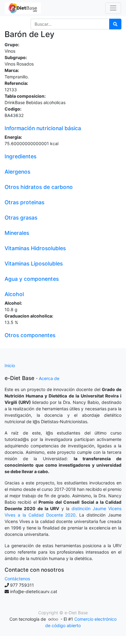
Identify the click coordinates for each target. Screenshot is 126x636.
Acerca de (49, 378)
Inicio (10, 365)
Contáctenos (17, 578)
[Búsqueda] (115, 24)
